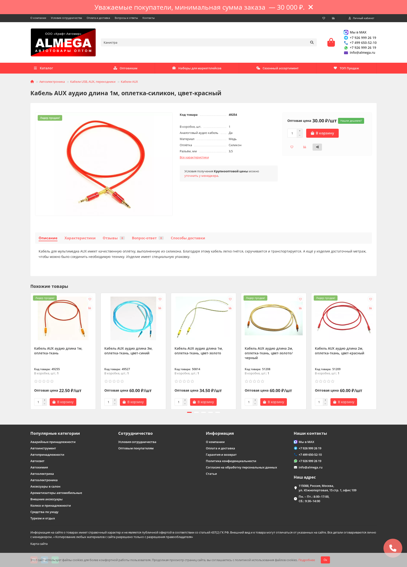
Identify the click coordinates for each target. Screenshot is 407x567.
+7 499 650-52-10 (363, 42)
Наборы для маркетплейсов (199, 68)
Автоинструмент (43, 448)
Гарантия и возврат (221, 454)
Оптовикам (128, 68)
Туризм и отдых (42, 518)
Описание (48, 238)
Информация (220, 433)
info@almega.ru (362, 52)
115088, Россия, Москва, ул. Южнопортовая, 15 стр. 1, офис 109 (327, 488)
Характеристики (80, 238)
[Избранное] (323, 18)
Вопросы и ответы (126, 18)
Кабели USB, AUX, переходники (92, 81)
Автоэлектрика (42, 474)
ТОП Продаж (349, 68)
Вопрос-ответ (147, 238)
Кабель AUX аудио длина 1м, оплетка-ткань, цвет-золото (199, 350)
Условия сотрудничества (66, 18)
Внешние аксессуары (46, 499)
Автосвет (37, 461)
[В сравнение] (89, 307)
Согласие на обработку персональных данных (241, 467)
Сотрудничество (135, 433)
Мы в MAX (358, 32)
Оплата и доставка (98, 18)
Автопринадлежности (47, 454)
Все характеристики (194, 157)
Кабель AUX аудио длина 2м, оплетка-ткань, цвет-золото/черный (269, 353)
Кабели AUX (129, 81)
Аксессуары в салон (45, 486)
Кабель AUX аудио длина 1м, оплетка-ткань (58, 350)
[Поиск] (312, 42)
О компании (38, 18)
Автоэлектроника (52, 81)
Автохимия (39, 467)
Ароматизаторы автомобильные (56, 493)
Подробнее (306, 560)
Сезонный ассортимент (281, 68)
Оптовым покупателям (136, 448)
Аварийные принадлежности (53, 442)
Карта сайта (39, 544)
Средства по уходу (44, 512)
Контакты (148, 18)
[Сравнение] (333, 18)
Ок (325, 560)
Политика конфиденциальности (231, 461)
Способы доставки (188, 238)
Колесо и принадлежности (50, 505)
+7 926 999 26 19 (363, 37)
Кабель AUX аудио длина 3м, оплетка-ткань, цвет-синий (128, 350)
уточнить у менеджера (201, 176)
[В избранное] (89, 298)
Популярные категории (55, 433)
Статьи (211, 474)
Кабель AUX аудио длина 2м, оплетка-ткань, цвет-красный (339, 350)
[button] (31, 351)
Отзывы (113, 238)
